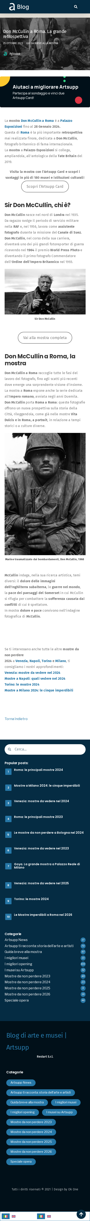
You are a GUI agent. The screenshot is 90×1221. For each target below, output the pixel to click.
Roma (25, 132)
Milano (60, 661)
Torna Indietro (16, 719)
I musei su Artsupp (19, 970)
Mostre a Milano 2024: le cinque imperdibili (39, 690)
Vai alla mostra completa (45, 337)
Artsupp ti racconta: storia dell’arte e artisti (39, 946)
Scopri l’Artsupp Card (45, 186)
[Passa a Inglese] (14, 1216)
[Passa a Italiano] (6, 1216)
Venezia (21, 661)
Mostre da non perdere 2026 (27, 994)
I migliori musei (16, 958)
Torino (46, 661)
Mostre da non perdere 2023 (27, 976)
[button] (75, 6)
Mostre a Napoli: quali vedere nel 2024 (35, 679)
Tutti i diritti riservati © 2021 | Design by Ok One (45, 1189)
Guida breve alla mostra (42, 43)
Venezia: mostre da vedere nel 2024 (32, 673)
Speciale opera (17, 1000)
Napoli (35, 661)
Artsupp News (16, 940)
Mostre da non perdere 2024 (27, 982)
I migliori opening (18, 964)
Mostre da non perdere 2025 (27, 988)
